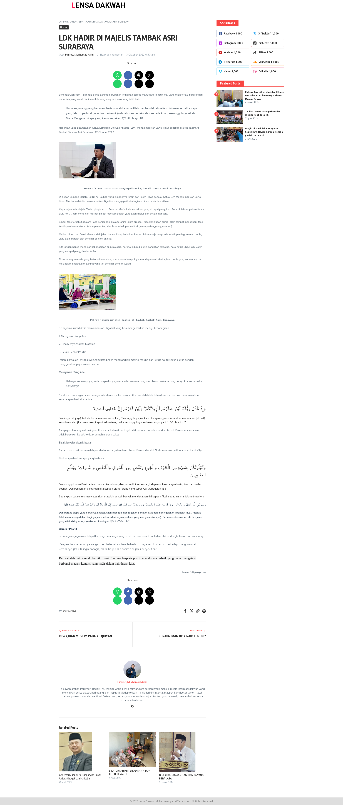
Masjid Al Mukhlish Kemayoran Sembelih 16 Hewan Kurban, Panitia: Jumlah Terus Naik (264, 132)
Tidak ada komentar (111, 54)
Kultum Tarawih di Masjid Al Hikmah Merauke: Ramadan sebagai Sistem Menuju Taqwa (264, 95)
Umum (73, 21)
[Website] (132, 706)
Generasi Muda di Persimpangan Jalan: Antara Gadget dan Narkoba (80, 776)
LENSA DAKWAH (98, 5)
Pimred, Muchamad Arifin (79, 54)
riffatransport (182, 801)
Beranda (63, 21)
